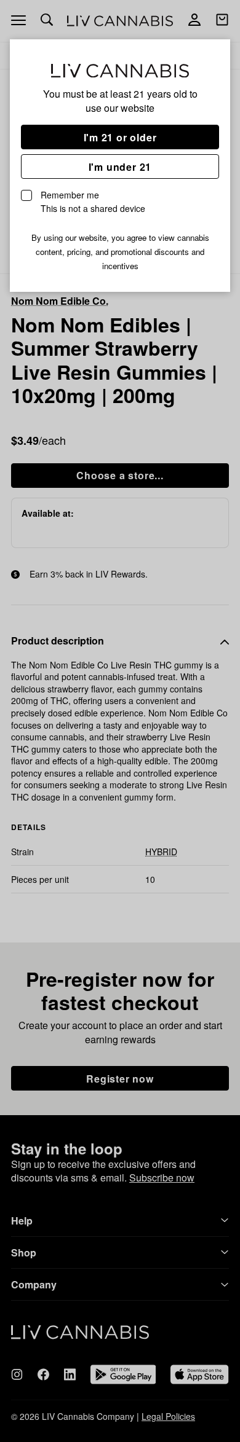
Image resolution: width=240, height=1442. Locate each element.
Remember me (93, 201)
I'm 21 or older (120, 137)
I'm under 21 (120, 167)
